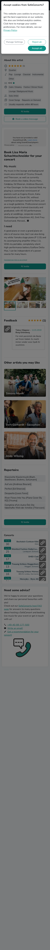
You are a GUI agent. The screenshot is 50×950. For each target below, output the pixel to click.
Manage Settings (14, 42)
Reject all (37, 42)
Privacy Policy (10, 30)
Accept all (37, 48)
